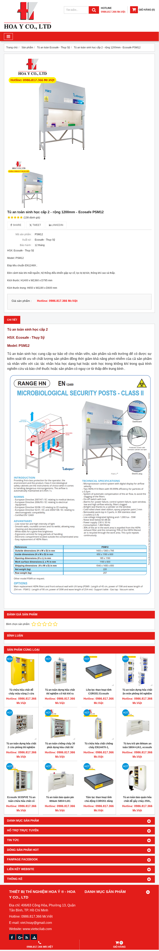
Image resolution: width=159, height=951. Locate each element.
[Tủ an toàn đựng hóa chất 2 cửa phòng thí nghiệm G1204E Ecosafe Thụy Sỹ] (21, 724)
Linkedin (57, 225)
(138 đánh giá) (32, 217)
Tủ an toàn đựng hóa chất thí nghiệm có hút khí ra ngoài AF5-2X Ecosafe (60, 693)
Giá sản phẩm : (22, 300)
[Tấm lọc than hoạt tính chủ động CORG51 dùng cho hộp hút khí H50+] (99, 778)
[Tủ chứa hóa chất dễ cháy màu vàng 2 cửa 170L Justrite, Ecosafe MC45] (21, 671)
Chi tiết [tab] (12, 319)
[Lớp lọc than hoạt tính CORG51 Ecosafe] (99, 671)
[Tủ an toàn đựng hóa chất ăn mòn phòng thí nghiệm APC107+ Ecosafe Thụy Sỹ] (137, 671)
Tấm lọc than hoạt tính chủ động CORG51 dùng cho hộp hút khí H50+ (99, 801)
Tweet (36, 225)
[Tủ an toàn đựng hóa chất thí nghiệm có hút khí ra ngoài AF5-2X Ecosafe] (60, 671)
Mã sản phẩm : (24, 234)
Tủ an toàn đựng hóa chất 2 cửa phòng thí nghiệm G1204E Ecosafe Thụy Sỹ (21, 747)
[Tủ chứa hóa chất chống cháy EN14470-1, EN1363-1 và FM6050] (99, 724)
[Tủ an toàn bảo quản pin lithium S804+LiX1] (60, 778)
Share (16, 225)
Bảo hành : (26, 245)
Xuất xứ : (27, 239)
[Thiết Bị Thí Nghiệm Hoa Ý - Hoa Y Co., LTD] (27, 28)
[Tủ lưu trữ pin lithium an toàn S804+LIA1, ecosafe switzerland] (137, 724)
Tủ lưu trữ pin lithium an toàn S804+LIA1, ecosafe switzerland (137, 747)
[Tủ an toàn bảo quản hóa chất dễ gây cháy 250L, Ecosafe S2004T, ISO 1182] (137, 778)
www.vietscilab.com (37, 929)
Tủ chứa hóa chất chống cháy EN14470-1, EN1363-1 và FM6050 (99, 747)
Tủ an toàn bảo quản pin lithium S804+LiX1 (60, 799)
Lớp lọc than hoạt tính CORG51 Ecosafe (98, 691)
